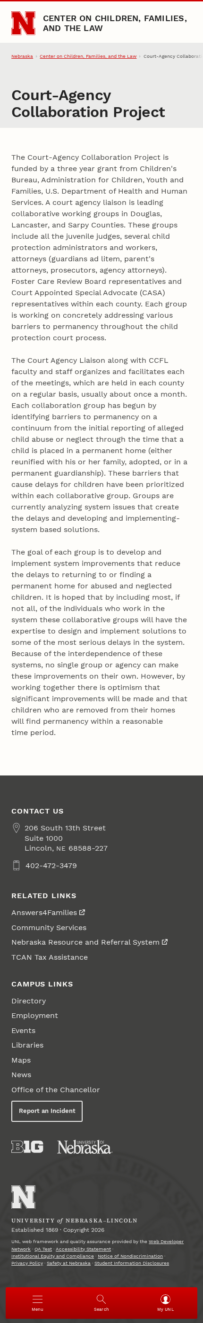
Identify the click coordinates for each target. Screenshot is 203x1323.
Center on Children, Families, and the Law (115, 22)
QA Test (43, 1249)
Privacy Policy (27, 1263)
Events (23, 1030)
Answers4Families (44, 912)
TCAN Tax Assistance (49, 957)
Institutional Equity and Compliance (52, 1256)
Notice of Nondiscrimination (130, 1256)
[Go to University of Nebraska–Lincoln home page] (23, 23)
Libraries (27, 1045)
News (21, 1074)
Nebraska (22, 56)
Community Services (48, 927)
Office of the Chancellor (55, 1089)
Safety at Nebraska (69, 1263)
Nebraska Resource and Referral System (85, 942)
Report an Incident (47, 1110)
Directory (28, 1000)
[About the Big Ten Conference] (27, 1146)
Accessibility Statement (83, 1249)
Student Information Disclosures (131, 1263)
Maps (21, 1060)
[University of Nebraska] (85, 1147)
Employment (34, 1015)
